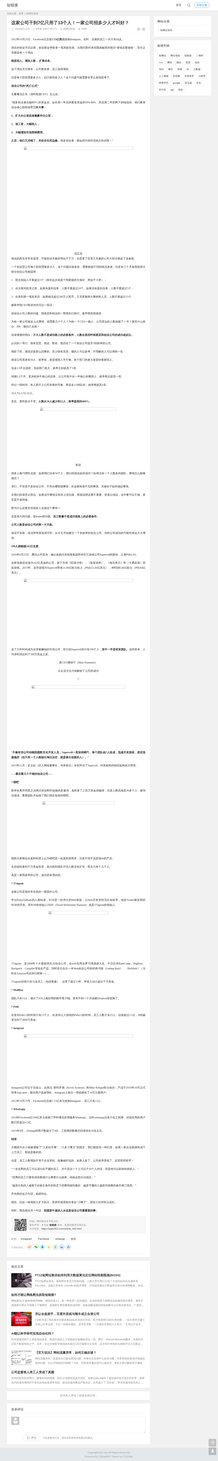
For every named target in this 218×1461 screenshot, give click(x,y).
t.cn (161, 62)
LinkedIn (61, 1247)
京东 (198, 82)
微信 (178, 62)
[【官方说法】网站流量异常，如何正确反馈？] (21, 1358)
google (176, 82)
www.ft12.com (22, 28)
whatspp (60, 1238)
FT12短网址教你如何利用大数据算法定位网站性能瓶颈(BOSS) (77, 1275)
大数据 (196, 69)
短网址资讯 (32, 13)
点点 (68, 1247)
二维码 (199, 55)
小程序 (202, 76)
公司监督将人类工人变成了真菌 (32, 1372)
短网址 (162, 55)
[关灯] (212, 1443)
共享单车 (189, 76)
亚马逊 (188, 82)
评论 (33, 1437)
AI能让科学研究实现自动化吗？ (32, 1333)
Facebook (43, 1238)
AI (188, 69)
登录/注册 (202, 5)
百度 (188, 62)
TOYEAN (128, 1456)
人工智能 (163, 76)
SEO (161, 69)
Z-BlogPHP (104, 1456)
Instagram (26, 1238)
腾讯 (169, 62)
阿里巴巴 (163, 82)
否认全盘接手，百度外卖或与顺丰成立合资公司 (67, 1314)
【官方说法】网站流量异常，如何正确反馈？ (65, 1352)
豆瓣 (55, 1247)
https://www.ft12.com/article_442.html (61, 1228)
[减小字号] (143, 29)
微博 (29, 1247)
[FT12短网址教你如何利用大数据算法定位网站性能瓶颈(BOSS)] (21, 1280)
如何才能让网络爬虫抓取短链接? (33, 1295)
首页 (178, 5)
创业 (73, 1238)
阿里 (179, 69)
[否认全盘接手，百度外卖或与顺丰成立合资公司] (21, 1319)
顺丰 (170, 69)
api (172, 89)
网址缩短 (175, 55)
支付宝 (162, 89)
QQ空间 (48, 1247)
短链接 (12, 5)
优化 (180, 89)
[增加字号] (139, 29)
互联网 (176, 76)
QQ (42, 1247)
